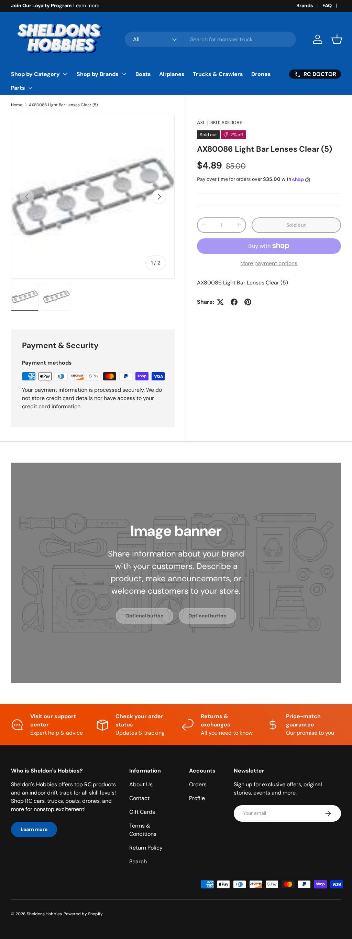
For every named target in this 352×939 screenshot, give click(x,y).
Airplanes (172, 74)
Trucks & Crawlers (218, 74)
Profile (197, 798)
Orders (198, 784)
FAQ (327, 5)
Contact (139, 798)
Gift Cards (142, 812)
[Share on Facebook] (234, 302)
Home (16, 105)
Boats (143, 74)
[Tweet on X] (220, 302)
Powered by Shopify (83, 914)
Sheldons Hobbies (44, 914)
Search (138, 861)
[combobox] (210, 39)
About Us (141, 784)
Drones (261, 74)
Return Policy (146, 847)
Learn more (86, 5)
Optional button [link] (144, 616)
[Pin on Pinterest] (248, 302)
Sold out (296, 225)
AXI (200, 122)
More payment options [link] (268, 263)
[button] (336, 39)
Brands (304, 5)
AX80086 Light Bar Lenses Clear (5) (63, 105)
